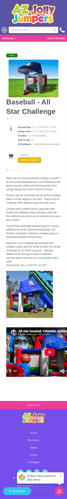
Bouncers (33, 440)
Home (33, 433)
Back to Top (33, 405)
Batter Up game (33, 250)
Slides (33, 447)
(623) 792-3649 (56, 38)
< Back (11, 55)
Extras (33, 455)
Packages (34, 462)
